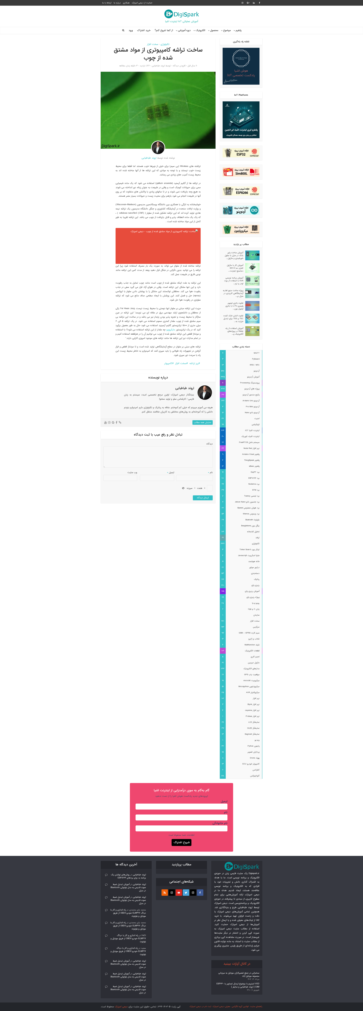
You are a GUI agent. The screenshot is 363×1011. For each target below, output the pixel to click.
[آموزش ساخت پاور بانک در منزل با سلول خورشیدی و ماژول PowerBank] (251, 255)
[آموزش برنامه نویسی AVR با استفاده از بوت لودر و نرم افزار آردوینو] (251, 281)
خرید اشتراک (143, 30)
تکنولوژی (165, 44)
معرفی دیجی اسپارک (221, 1006)
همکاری (126, 2)
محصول (214, 30)
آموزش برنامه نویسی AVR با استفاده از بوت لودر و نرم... (233, 280)
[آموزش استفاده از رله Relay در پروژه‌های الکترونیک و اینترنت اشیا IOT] (251, 331)
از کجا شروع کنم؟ (164, 30)
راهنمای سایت (256, 1006)
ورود (131, 30)
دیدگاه (209, 444)
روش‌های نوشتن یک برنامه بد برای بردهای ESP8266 (128, 876)
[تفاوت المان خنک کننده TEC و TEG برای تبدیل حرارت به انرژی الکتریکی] (251, 318)
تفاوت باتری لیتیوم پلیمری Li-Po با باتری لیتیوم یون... (234, 306)
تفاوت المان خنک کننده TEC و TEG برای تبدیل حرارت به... (233, 318)
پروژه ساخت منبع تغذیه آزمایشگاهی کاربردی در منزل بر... (233, 293)
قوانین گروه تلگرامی (240, 1006)
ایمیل (170, 472)
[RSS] (165, 892)
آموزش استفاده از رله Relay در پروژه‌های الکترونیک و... (234, 331)
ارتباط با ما (106, 2)
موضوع (227, 30)
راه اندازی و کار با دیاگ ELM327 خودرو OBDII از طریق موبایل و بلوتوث (128, 913)
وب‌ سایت (132, 472)
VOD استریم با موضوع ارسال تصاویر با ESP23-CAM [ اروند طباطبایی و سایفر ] (238, 985)
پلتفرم (238, 30)
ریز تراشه (193, 363)
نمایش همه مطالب (202, 422)
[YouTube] (179, 892)
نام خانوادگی (219, 823)
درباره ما (117, 2)
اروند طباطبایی (158, 66)
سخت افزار (152, 44)
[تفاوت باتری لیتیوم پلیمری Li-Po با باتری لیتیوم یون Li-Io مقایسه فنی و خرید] (251, 306)
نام (210, 472)
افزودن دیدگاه (179, 66)
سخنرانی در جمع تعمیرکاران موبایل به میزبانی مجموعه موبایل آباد (238, 974)
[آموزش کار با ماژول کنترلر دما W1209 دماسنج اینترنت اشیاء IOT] (251, 268)
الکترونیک (200, 30)
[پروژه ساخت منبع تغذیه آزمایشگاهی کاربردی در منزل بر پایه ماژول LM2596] (251, 293)
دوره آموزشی (184, 30)
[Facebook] (200, 892)
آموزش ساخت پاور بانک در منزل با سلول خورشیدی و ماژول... (234, 255)
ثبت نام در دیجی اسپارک (200, 1006)
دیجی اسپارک (121, 1006)
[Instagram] (193, 892)
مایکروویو (170, 329)
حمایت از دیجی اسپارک (142, 2)
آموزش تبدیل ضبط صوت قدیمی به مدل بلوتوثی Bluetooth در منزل (128, 887)
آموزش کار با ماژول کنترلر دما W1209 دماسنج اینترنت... (235, 268)
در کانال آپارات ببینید (236, 964)
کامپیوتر (168, 363)
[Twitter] (186, 892)
